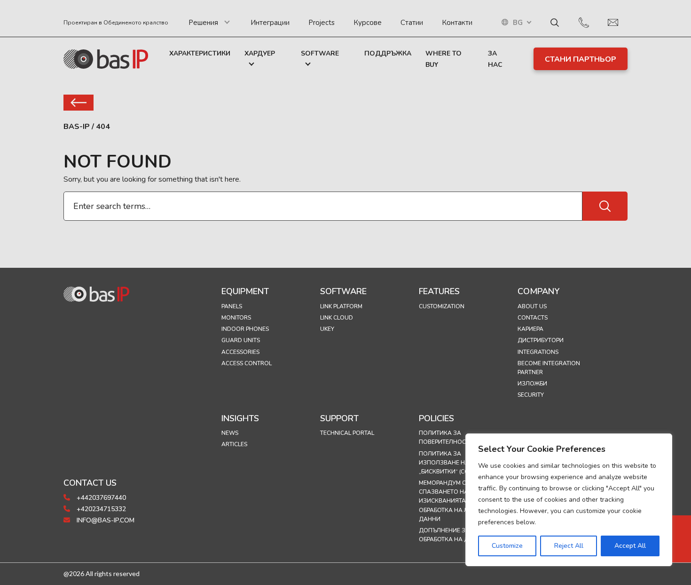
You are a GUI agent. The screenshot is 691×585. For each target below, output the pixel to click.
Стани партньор (580, 59)
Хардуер (259, 53)
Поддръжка (387, 53)
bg (518, 22)
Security (531, 395)
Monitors (236, 317)
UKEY (327, 329)
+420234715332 (100, 509)
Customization (441, 306)
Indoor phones (245, 329)
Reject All (568, 545)
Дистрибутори (541, 340)
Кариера (530, 329)
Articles (234, 444)
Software (320, 53)
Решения (203, 22)
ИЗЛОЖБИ (532, 383)
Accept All (630, 545)
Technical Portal (347, 433)
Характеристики (199, 53)
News (229, 433)
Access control (246, 363)
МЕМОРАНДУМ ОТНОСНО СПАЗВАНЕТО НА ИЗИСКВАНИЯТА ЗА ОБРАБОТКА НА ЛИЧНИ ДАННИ (455, 501)
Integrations (538, 352)
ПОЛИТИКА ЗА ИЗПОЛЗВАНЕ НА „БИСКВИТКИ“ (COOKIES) (453, 462)
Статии (411, 22)
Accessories (240, 352)
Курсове (367, 22)
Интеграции (270, 22)
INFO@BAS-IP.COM (104, 520)
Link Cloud (336, 317)
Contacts (533, 317)
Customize (507, 545)
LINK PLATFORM (341, 306)
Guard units (240, 340)
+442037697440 (100, 497)
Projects (321, 22)
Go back (78, 103)
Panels (231, 306)
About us (532, 306)
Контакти (457, 22)
